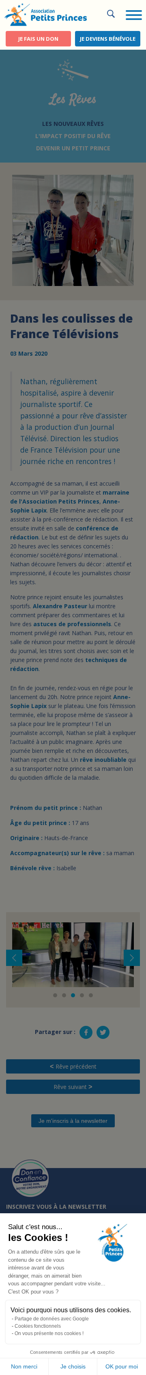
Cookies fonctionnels (38, 1326)
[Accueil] (45, 14)
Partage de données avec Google (52, 1319)
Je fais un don (38, 38)
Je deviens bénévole (107, 38)
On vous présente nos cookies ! (49, 1333)
